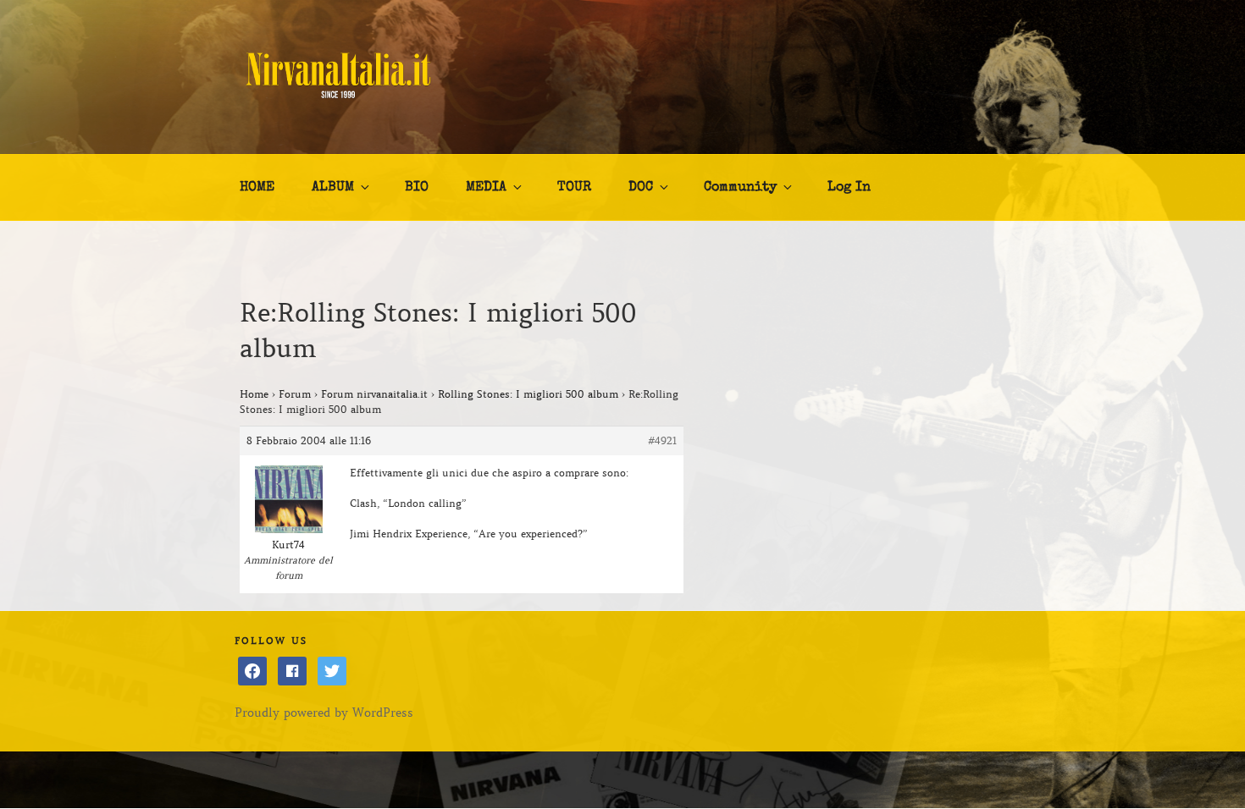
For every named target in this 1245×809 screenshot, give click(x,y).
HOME (257, 188)
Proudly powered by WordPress (324, 712)
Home (254, 394)
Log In (849, 188)
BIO (417, 188)
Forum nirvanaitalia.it (374, 394)
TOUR (574, 188)
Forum (295, 394)
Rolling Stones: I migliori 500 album (528, 394)
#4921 (662, 440)
